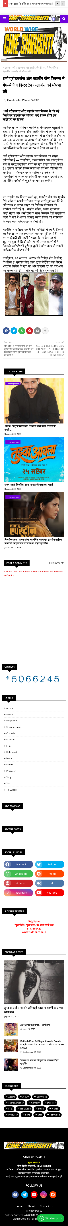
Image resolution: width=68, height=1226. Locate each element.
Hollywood (11, 752)
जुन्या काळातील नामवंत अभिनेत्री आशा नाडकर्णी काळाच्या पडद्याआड (33, 1010)
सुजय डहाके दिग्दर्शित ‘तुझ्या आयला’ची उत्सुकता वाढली (31, 3)
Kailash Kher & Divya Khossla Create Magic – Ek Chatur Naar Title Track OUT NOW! (42, 1044)
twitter (52, 864)
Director (10, 739)
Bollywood (11, 720)
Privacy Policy (34, 1210)
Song (8, 777)
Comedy (10, 733)
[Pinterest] (29, 330)
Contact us (46, 1206)
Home (6, 67)
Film (8, 745)
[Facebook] (6, 330)
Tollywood (11, 789)
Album (9, 714)
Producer (11, 770)
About (31, 1206)
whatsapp (21, 873)
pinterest (20, 883)
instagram (21, 892)
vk (52, 883)
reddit (52, 873)
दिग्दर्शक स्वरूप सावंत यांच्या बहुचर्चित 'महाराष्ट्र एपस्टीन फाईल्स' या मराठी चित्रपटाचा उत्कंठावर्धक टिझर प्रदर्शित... (33, 541)
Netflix (9, 764)
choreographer (14, 726)
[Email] (37, 330)
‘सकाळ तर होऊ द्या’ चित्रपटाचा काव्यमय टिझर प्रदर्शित (39, 1062)
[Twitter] (14, 330)
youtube (52, 892)
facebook (20, 864)
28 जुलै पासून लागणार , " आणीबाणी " (35, 1024)
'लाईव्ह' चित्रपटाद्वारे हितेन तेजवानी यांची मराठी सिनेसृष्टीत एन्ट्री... (30, 427)
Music (9, 758)
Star (8, 783)
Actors (9, 708)
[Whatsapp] (21, 330)
